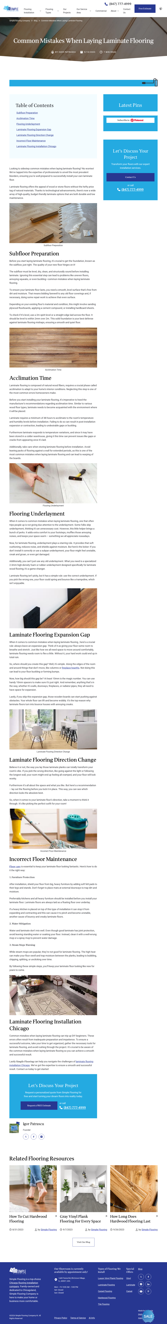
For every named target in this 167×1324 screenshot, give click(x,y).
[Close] (158, 621)
